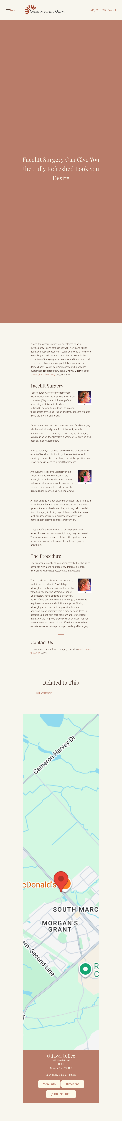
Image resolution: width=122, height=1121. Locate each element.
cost (80, 649)
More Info (49, 1084)
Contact (112, 10)
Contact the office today (42, 374)
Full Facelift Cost (43, 692)
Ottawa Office (61, 1056)
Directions (72, 1084)
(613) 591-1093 (98, 10)
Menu (13, 10)
